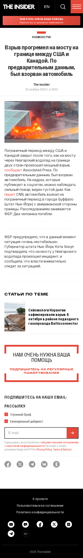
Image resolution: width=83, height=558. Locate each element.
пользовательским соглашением (59, 442)
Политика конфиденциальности (40, 512)
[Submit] (72, 433)
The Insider (41, 84)
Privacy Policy (44, 449)
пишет (9, 194)
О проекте (40, 499)
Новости (41, 37)
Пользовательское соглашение (40, 505)
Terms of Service (62, 449)
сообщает (13, 170)
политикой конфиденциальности (25, 445)
